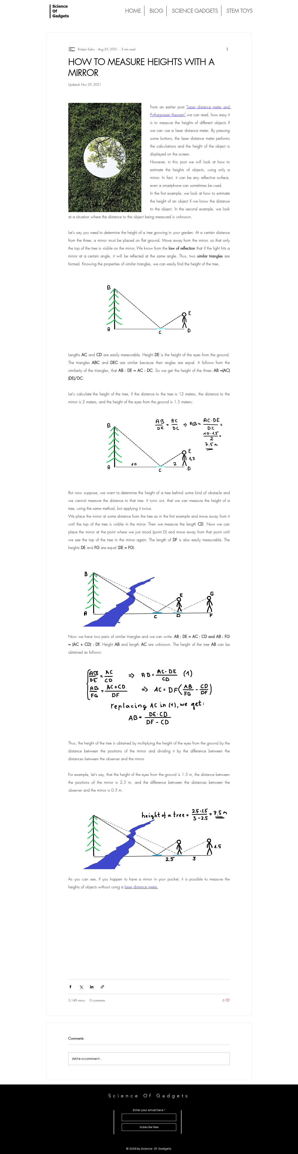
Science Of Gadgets (148, 1096)
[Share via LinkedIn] (92, 987)
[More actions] (227, 49)
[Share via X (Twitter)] (81, 987)
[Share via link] (102, 987)
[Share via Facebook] (70, 987)
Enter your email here (148, 1110)
